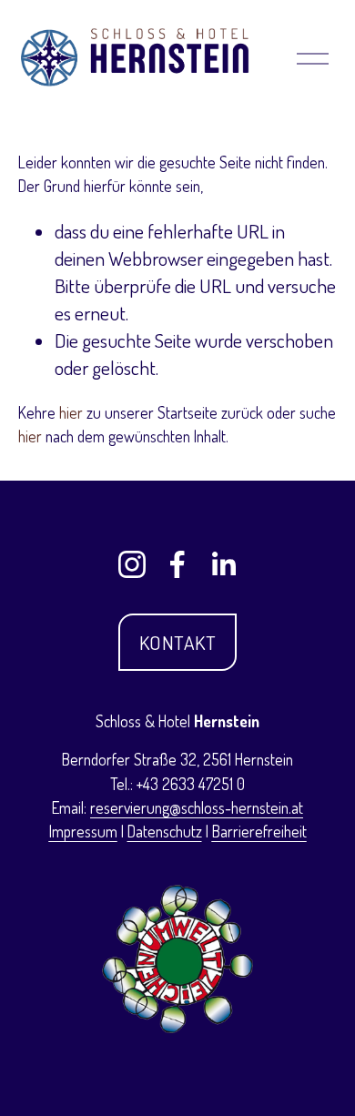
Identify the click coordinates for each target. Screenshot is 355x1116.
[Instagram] (132, 564)
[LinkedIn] (223, 564)
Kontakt (177, 642)
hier (71, 412)
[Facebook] (177, 564)
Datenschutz (164, 831)
